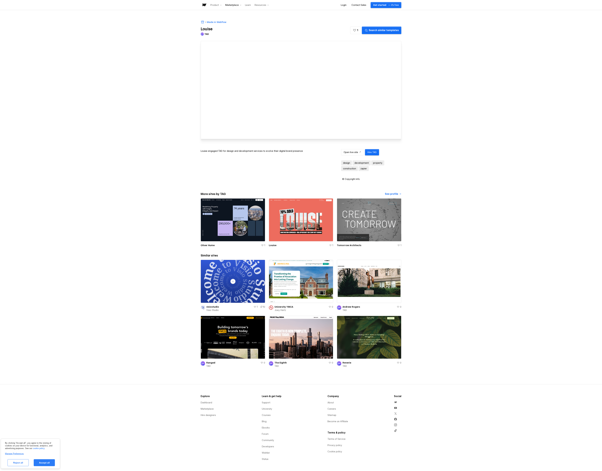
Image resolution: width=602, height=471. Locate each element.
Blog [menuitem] (264, 421)
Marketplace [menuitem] (207, 409)
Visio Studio (212, 310)
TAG (345, 310)
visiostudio (212, 307)
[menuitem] (395, 402)
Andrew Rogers (351, 307)
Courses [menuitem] (266, 415)
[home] (204, 5)
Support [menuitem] (266, 402)
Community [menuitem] (268, 440)
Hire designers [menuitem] (208, 415)
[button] (216, 5)
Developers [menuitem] (268, 446)
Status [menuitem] (265, 459)
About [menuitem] (330, 402)
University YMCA (284, 307)
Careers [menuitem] (331, 409)
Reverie (347, 362)
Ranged (210, 362)
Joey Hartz (280, 310)
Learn (248, 5)
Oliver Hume (208, 245)
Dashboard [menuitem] (206, 402)
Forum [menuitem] (265, 434)
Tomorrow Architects (349, 245)
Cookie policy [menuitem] (334, 451)
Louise (272, 245)
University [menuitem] (267, 409)
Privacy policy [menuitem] (334, 445)
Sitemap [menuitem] (331, 415)
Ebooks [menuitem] (266, 427)
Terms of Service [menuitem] (336, 439)
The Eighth (281, 362)
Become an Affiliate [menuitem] (337, 421)
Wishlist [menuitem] (266, 453)
